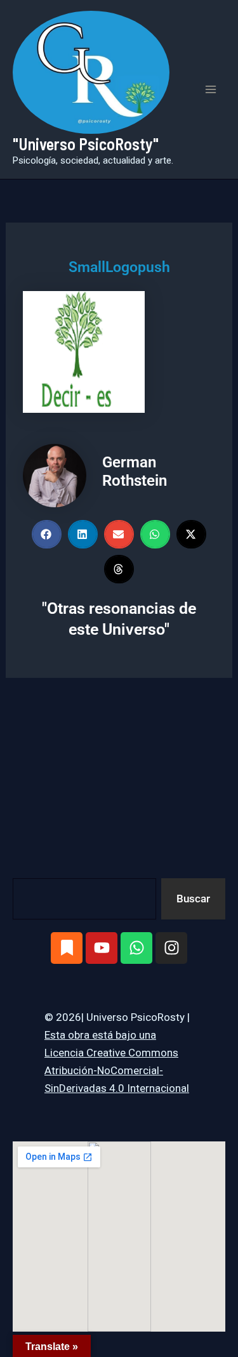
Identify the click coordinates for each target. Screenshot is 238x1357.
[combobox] (84, 898)
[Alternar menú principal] (211, 89)
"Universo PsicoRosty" (86, 143)
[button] (47, 534)
